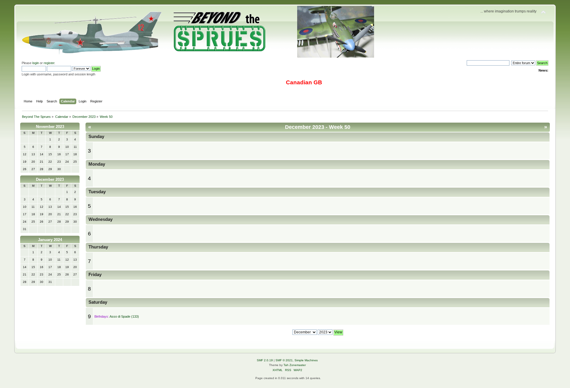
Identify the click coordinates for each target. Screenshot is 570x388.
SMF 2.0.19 (265, 360)
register (49, 63)
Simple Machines (306, 360)
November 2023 (50, 126)
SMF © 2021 (284, 360)
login (35, 63)
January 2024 (50, 239)
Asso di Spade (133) (124, 316)
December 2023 (50, 179)
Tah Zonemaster (295, 365)
